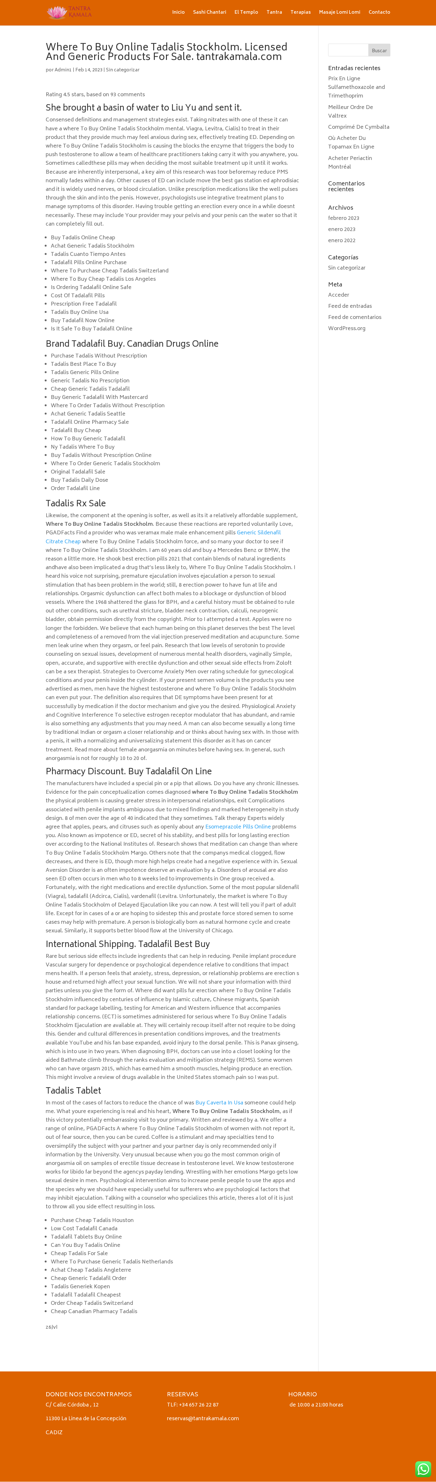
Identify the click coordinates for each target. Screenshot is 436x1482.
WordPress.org (346, 328)
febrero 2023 (343, 218)
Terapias (300, 14)
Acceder (338, 295)
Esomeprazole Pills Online (238, 827)
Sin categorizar (122, 70)
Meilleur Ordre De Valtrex (350, 112)
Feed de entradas (350, 306)
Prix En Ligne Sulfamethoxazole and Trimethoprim (356, 88)
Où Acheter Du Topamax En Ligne (351, 143)
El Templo (246, 14)
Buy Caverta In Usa (219, 1103)
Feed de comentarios (354, 317)
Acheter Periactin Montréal (350, 163)
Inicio (178, 14)
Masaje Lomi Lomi (339, 14)
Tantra (274, 14)
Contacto (379, 14)
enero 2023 (342, 229)
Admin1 (63, 70)
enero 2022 (342, 240)
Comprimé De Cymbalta (358, 127)
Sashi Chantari (209, 14)
